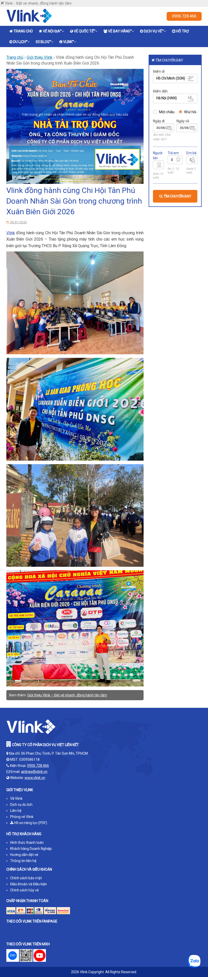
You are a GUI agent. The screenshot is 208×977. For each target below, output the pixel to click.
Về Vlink (16, 798)
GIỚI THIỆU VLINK (19, 790)
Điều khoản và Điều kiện (28, 884)
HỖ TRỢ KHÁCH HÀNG (23, 834)
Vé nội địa (51, 31)
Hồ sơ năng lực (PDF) (30, 823)
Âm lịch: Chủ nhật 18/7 (161, 137)
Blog (45, 42)
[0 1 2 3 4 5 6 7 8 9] (175, 160)
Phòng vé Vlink (21, 817)
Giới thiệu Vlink (40, 57)
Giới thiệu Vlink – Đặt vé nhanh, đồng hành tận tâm (67, 695)
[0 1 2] (192, 160)
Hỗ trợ (182, 31)
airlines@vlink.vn (34, 772)
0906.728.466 (184, 16)
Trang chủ (23, 31)
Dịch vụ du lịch (21, 805)
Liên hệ (15, 811)
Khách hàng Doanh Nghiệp (31, 849)
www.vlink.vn (35, 778)
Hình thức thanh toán (27, 843)
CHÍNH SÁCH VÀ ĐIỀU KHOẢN (29, 869)
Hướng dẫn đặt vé (24, 855)
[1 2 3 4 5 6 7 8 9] (158, 166)
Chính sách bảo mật (26, 878)
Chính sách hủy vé (24, 890)
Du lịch (19, 42)
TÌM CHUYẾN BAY (177, 196)
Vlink (67, 42)
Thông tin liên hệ (23, 861)
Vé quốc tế (84, 31)
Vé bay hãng (119, 31)
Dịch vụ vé (153, 31)
